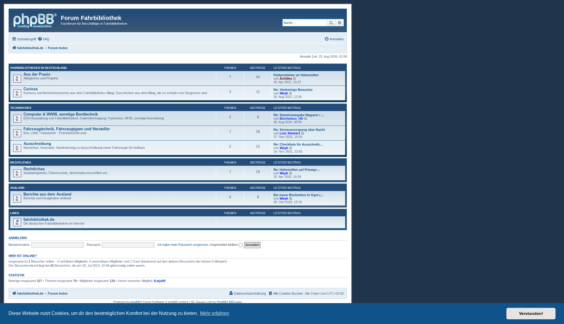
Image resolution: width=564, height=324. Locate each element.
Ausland (17, 187)
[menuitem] (43, 39)
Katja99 (159, 281)
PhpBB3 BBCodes (229, 301)
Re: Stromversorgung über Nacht (299, 129)
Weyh (284, 93)
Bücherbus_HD (291, 118)
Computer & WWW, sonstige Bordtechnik (61, 114)
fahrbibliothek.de (39, 219)
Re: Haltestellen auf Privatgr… (296, 169)
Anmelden (18, 238)
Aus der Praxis (37, 74)
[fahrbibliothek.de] (35, 19)
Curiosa (31, 89)
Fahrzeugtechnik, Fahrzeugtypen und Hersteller (67, 129)
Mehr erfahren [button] (214, 313)
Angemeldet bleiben (224, 244)
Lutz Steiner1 (290, 133)
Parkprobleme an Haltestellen (296, 75)
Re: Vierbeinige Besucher (293, 89)
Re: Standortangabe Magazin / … (298, 115)
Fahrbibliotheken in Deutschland (38, 67)
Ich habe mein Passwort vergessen (182, 244)
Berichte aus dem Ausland (47, 194)
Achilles (286, 78)
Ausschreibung (37, 143)
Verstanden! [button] (531, 313)
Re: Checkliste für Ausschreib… (298, 144)
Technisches (20, 107)
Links (14, 213)
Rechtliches (20, 162)
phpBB (135, 301)
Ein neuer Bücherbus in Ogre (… (298, 195)
